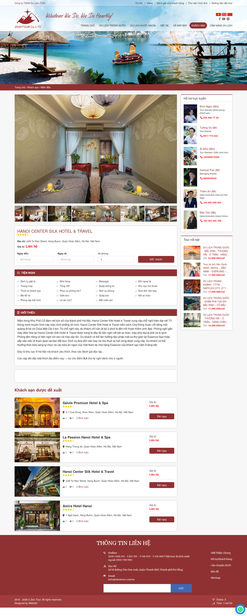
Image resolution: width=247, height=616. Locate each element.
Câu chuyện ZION (221, 565)
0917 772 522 (210, 135)
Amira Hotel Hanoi (77, 505)
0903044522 (210, 178)
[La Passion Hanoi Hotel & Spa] (37, 447)
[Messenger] (228, 19)
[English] (224, 14)
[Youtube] (223, 19)
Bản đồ (215, 571)
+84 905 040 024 (212, 202)
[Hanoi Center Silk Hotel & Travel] (37, 481)
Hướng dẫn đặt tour (222, 3)
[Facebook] (220, 19)
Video (150, 3)
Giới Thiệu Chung (221, 552)
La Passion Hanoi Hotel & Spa (86, 437)
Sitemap (215, 577)
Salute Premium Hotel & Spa (85, 402)
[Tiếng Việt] (218, 14)
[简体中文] (229, 14)
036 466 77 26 (211, 117)
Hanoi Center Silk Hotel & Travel (88, 471)
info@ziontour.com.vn (121, 579)
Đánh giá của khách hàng (170, 3)
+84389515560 (211, 157)
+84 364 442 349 (212, 220)
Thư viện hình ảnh (198, 3)
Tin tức (139, 3)
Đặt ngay (162, 416)
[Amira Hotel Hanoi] (37, 516)
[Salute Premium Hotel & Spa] (37, 413)
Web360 (33, 603)
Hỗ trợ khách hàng (221, 559)
